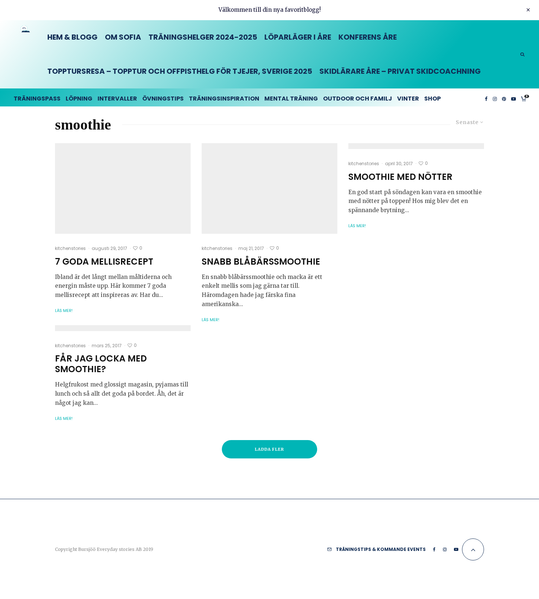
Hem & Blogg (72, 37)
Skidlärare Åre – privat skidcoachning (400, 71)
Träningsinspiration (224, 98)
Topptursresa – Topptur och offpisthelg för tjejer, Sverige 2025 (179, 71)
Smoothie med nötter (400, 177)
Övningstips (163, 98)
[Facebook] (486, 97)
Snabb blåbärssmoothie (261, 262)
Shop (432, 98)
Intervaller (117, 98)
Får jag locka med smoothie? (101, 364)
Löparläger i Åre (297, 37)
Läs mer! (64, 310)
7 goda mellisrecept (104, 262)
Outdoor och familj (357, 98)
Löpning (79, 98)
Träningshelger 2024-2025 (202, 37)
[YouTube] (513, 97)
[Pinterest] (504, 97)
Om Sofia (123, 37)
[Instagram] (494, 97)
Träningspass (37, 98)
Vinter (408, 98)
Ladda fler (270, 449)
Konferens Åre (367, 37)
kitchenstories (70, 248)
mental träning (291, 98)
